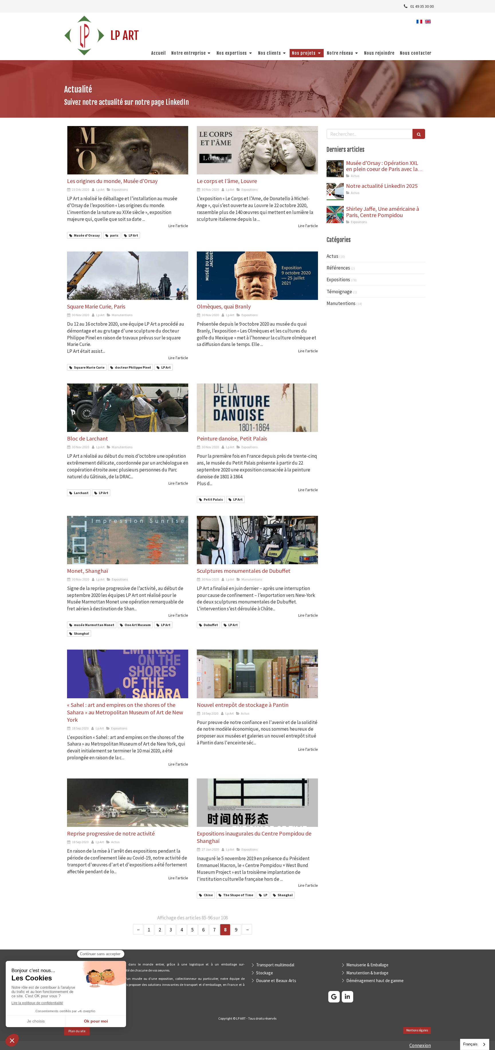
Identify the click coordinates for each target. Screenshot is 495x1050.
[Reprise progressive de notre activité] (127, 802)
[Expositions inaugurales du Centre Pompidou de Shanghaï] (257, 802)
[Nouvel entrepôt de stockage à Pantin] (257, 674)
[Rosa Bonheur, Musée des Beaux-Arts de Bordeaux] (335, 191)
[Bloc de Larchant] (127, 408)
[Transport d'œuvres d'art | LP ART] (84, 35)
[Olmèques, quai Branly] (257, 275)
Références (338, 268)
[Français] (419, 23)
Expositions (338, 279)
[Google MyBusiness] (334, 996)
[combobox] (474, 1044)
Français (470, 1044)
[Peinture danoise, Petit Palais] (257, 408)
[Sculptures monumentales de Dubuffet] (257, 540)
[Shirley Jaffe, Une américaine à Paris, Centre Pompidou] (335, 214)
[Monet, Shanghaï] (127, 540)
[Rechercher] (418, 134)
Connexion (420, 1045)
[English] (428, 23)
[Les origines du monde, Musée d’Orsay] (127, 150)
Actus (332, 256)
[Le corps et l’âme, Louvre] (257, 150)
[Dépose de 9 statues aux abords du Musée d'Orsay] (335, 168)
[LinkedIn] (347, 996)
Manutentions (341, 303)
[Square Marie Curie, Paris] (127, 275)
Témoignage (339, 291)
